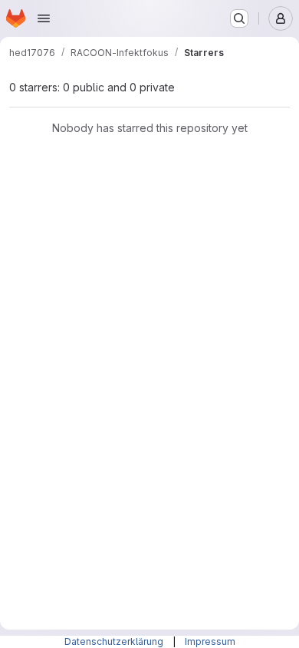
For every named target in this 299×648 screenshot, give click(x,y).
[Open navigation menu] (43, 18)
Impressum (210, 641)
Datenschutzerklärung (115, 641)
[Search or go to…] (239, 18)
